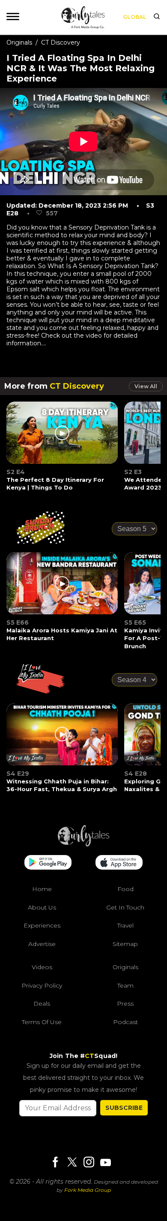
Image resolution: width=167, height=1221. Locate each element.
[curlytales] (83, 844)
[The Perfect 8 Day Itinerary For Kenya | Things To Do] (62, 438)
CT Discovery (60, 42)
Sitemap (125, 944)
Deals (41, 1003)
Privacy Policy (41, 985)
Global (134, 17)
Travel (125, 925)
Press (125, 1003)
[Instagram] (89, 1163)
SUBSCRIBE (124, 1108)
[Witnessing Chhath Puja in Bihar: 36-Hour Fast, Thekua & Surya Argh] (62, 739)
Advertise (42, 944)
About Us (42, 907)
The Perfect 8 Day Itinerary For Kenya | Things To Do (55, 483)
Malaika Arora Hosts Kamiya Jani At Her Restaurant (61, 634)
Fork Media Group (87, 1190)
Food (125, 889)
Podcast (125, 1022)
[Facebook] (55, 1163)
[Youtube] (105, 1162)
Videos (42, 967)
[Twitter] (72, 1163)
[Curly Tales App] (48, 863)
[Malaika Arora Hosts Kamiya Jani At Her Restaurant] (62, 588)
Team (125, 985)
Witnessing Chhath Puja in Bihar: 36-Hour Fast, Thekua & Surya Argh (61, 785)
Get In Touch (125, 907)
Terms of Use (42, 1022)
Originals (19, 42)
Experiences (42, 925)
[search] (156, 17)
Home (42, 889)
